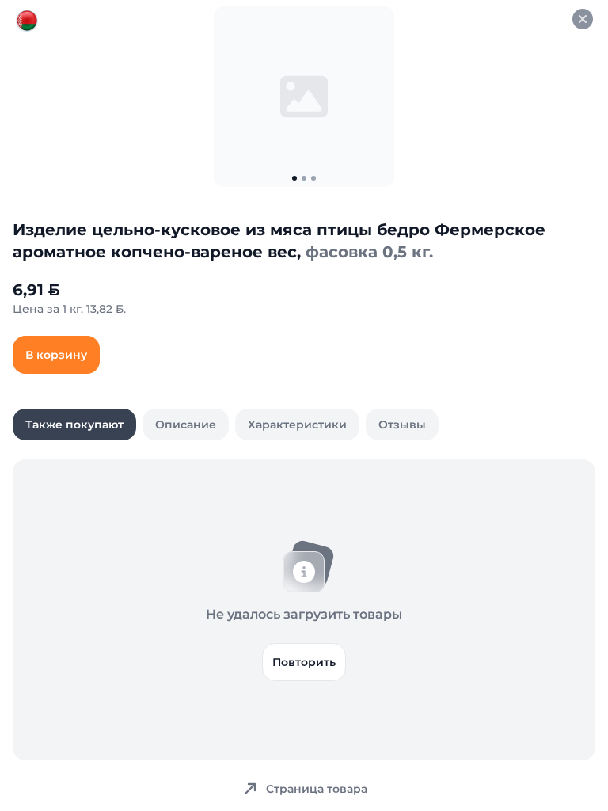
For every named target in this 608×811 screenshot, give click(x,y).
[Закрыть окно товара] (582, 19)
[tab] (74, 424)
